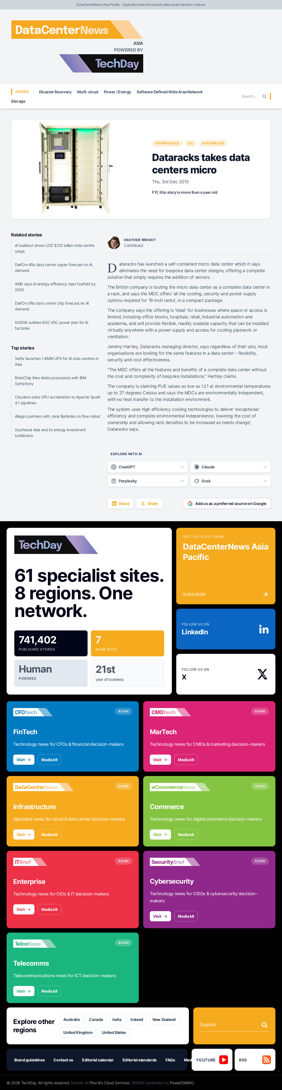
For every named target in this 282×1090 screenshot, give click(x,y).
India (116, 1019)
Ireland (137, 1019)
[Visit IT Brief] (43, 861)
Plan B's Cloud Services (110, 1082)
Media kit (49, 759)
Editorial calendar (98, 1060)
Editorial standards (140, 1060)
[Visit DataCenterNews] (43, 787)
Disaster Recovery (55, 91)
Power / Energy (117, 91)
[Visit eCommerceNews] (180, 787)
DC (190, 143)
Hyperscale (167, 143)
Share (124, 503)
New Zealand (164, 1019)
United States (114, 1032)
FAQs (170, 1060)
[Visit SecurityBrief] (180, 861)
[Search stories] (264, 1024)
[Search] (264, 96)
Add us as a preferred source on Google (230, 503)
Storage (18, 101)
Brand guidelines (29, 1060)
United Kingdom (78, 1032)
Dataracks (213, 143)
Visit (21, 759)
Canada (96, 1019)
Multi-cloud (87, 91)
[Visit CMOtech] (180, 712)
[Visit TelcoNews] (43, 943)
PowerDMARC (182, 1082)
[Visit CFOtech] (43, 712)
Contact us (63, 1060)
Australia (71, 1019)
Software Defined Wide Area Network (170, 91)
